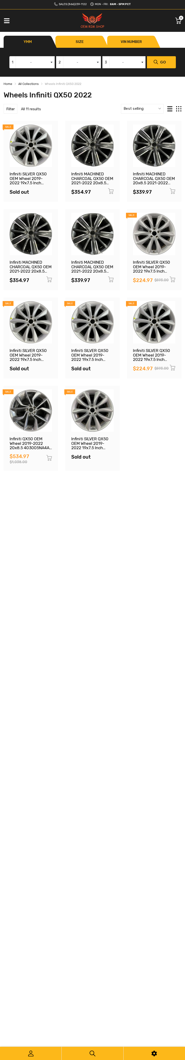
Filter (10, 109)
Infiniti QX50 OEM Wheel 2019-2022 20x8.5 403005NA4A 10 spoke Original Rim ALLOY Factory (30, 447)
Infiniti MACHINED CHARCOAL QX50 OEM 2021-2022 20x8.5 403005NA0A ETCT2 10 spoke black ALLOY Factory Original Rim (31, 273)
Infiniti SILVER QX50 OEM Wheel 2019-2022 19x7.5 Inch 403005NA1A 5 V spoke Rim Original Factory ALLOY (89, 361)
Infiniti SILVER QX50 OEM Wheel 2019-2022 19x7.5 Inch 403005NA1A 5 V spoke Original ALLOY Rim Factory (153, 273)
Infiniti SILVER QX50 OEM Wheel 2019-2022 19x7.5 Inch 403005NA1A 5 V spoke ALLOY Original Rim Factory (91, 450)
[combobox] (32, 62)
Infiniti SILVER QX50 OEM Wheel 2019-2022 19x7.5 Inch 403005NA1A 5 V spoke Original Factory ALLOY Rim (28, 361)
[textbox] (32, 62)
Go (163, 62)
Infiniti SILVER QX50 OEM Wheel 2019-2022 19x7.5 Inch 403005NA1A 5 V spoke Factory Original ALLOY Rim (28, 185)
